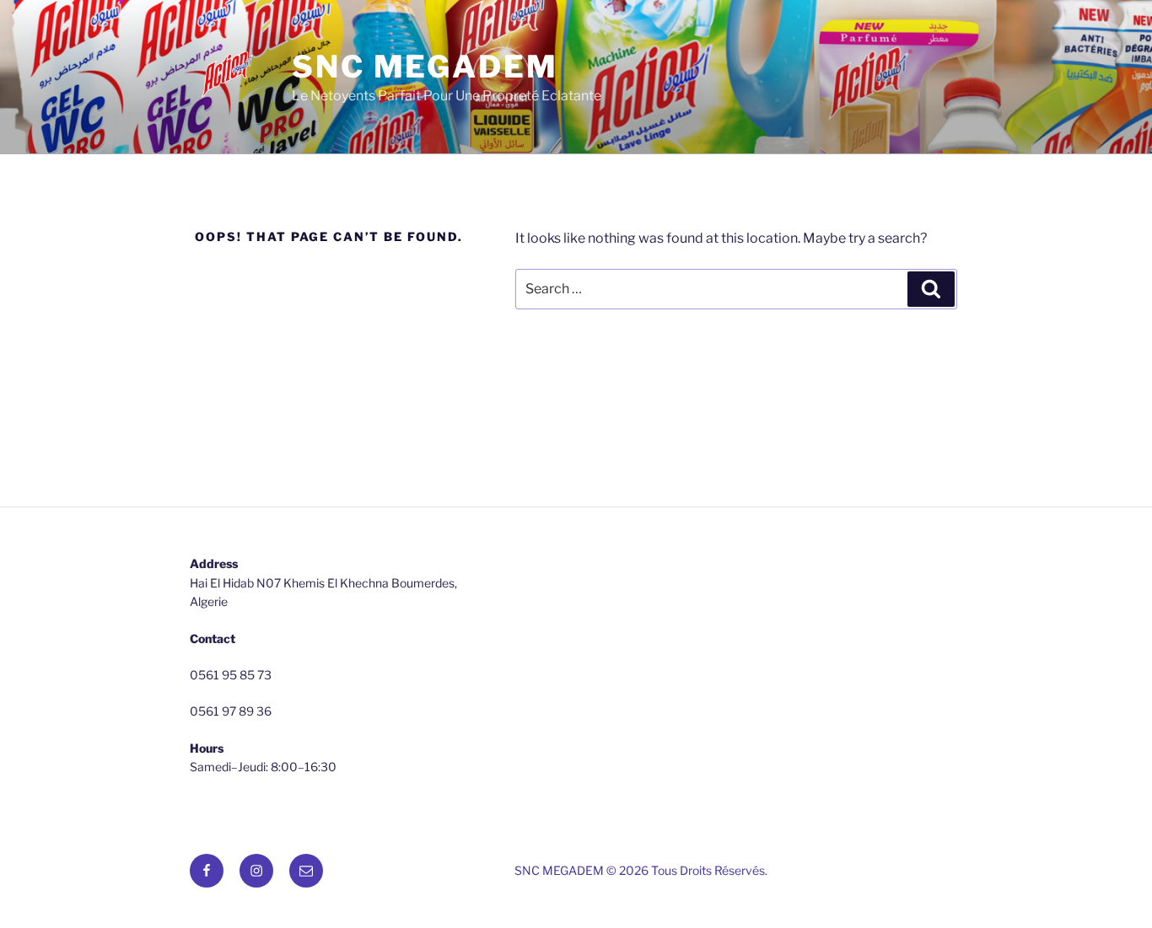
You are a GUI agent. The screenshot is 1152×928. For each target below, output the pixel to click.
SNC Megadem (425, 66)
